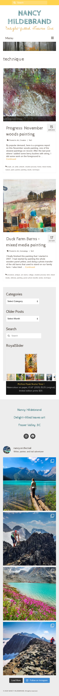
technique (36, 170)
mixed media (46, 167)
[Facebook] (32, 436)
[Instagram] (26, 436)
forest (39, 167)
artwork (21, 167)
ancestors (10, 275)
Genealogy (24, 251)
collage (31, 275)
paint (12, 170)
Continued (11, 159)
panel (25, 278)
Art (18, 140)
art (13, 167)
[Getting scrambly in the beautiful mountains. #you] (29, 539)
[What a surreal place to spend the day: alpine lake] (29, 593)
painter (17, 170)
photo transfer (33, 278)
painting (23, 170)
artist (16, 167)
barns (26, 275)
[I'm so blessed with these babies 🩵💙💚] (29, 484)
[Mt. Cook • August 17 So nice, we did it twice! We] (29, 648)
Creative (23, 140)
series (41, 278)
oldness (13, 278)
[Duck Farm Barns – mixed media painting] (29, 205)
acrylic (9, 167)
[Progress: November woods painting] (29, 94)
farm (48, 275)
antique (17, 275)
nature (7, 170)
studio (29, 170)
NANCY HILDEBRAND (29, 17)
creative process (30, 167)
